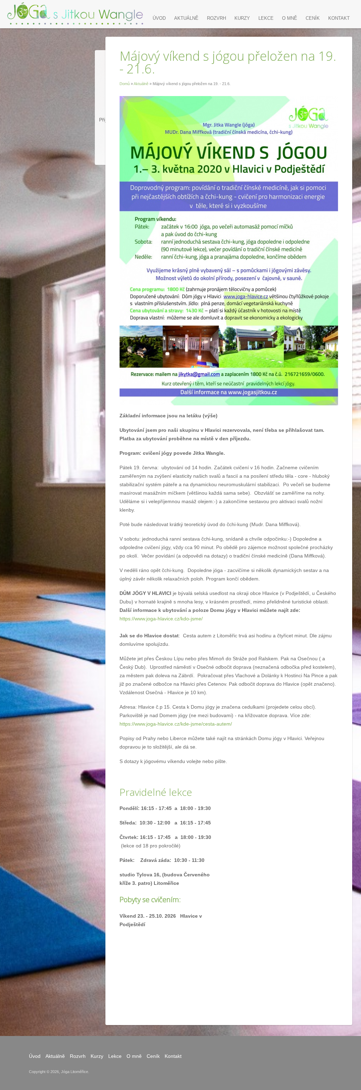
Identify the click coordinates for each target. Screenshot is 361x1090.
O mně (289, 18)
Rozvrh (216, 18)
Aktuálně (141, 84)
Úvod (159, 18)
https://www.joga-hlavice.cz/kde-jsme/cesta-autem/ (176, 724)
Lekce (266, 18)
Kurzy (242, 18)
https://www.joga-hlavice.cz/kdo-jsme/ (161, 618)
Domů (125, 84)
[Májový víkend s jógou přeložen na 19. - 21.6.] (76, 13)
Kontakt (339, 18)
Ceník (313, 18)
